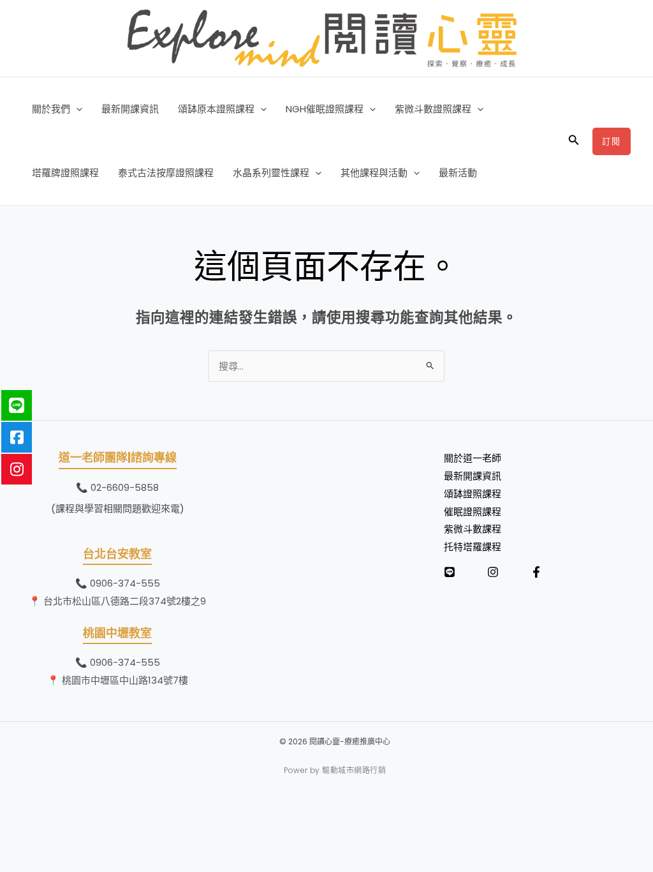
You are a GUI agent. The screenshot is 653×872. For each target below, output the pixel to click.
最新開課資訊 (130, 109)
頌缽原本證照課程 (216, 109)
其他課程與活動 (374, 172)
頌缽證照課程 (472, 493)
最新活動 (458, 172)
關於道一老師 (472, 458)
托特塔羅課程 (472, 546)
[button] (76, 109)
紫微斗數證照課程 (433, 109)
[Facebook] (536, 572)
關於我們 (51, 109)
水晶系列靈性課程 (271, 172)
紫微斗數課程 (472, 529)
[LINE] (449, 572)
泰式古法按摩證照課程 (166, 172)
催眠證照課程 (472, 511)
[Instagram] (493, 572)
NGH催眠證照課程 (324, 109)
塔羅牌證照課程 (65, 172)
